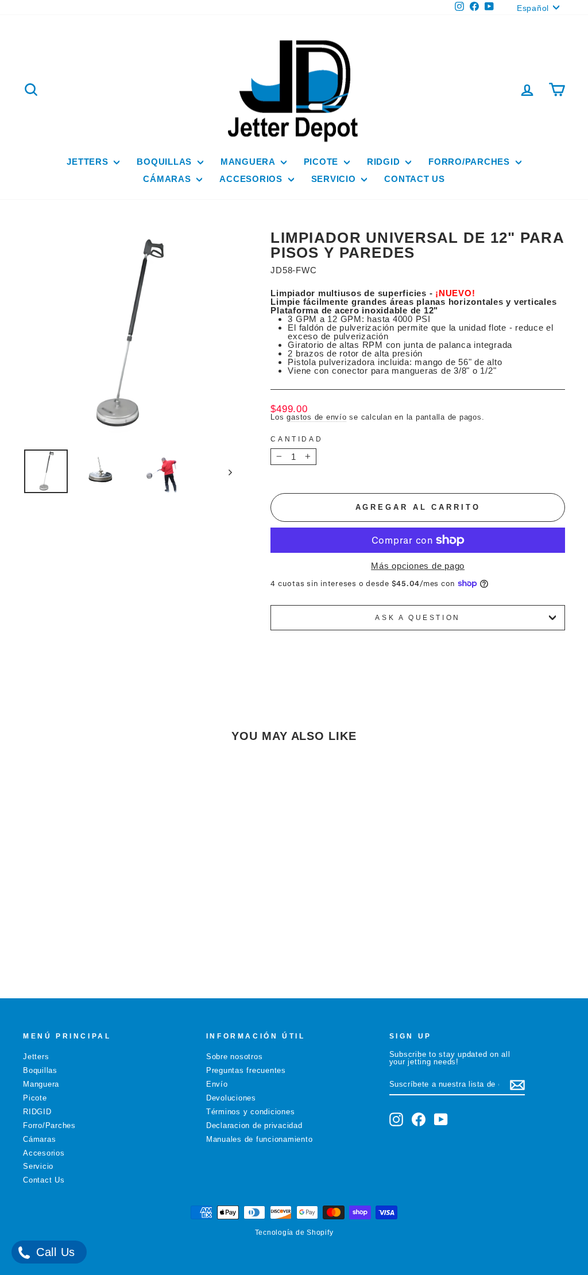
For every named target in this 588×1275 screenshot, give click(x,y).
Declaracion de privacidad (254, 1125)
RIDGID (385, 161)
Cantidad (296, 439)
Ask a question (417, 618)
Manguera (249, 161)
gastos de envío (316, 417)
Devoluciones (231, 1098)
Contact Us (414, 179)
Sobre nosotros (234, 1056)
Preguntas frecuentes (246, 1070)
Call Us (53, 1252)
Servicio (335, 179)
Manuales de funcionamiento (259, 1139)
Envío (217, 1084)
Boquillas (166, 161)
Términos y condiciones (250, 1111)
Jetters (89, 161)
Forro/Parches (470, 161)
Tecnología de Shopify (294, 1233)
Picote (322, 161)
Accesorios (252, 179)
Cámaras (168, 179)
